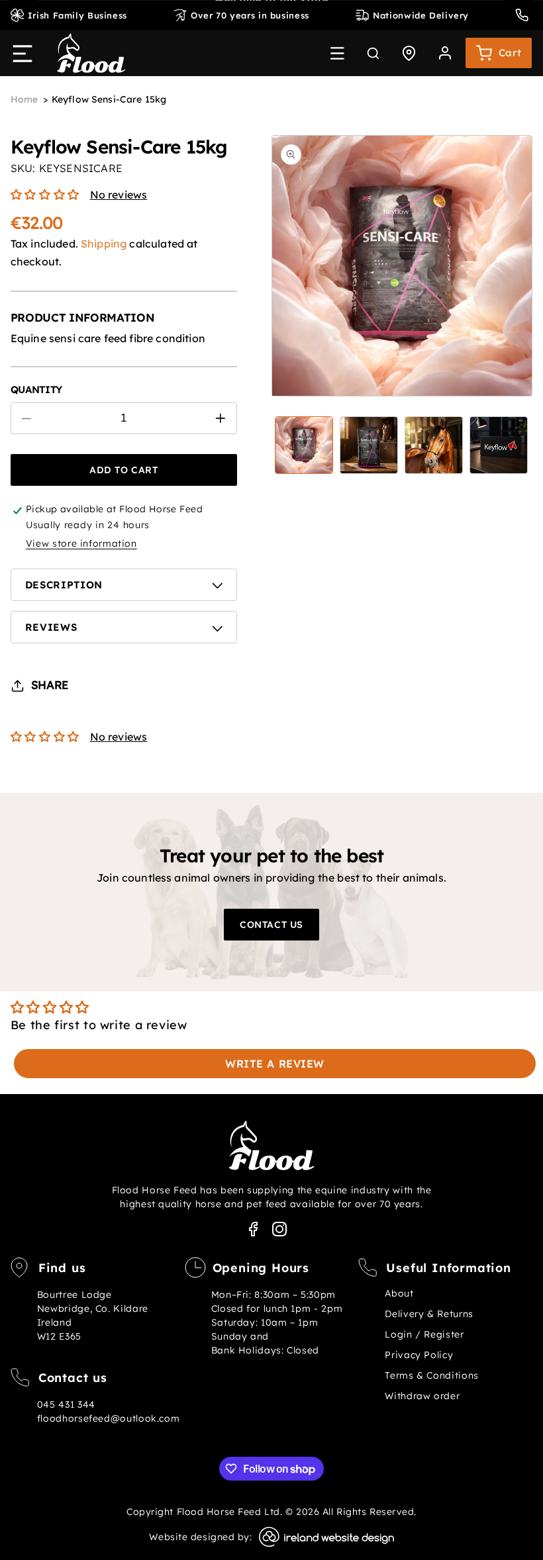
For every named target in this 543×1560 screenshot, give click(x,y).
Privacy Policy (419, 1355)
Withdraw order (422, 1396)
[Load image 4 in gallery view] (498, 445)
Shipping (103, 243)
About (399, 1293)
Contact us (271, 925)
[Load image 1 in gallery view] (304, 445)
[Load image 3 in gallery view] (434, 445)
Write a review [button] (274, 1063)
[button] (337, 53)
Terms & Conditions (431, 1375)
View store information (81, 543)
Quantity (36, 390)
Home (24, 99)
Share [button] (49, 685)
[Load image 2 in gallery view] (369, 445)
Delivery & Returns (429, 1313)
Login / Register (424, 1334)
